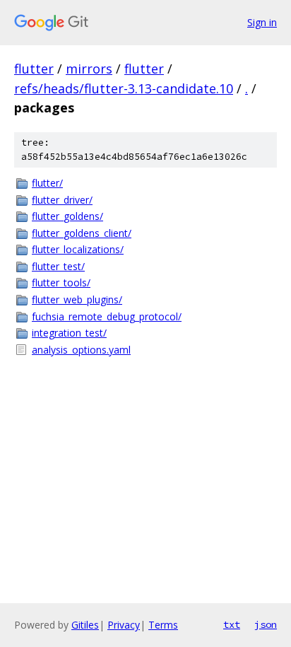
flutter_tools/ (61, 282)
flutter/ (47, 183)
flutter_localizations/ (78, 249)
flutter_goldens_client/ (81, 233)
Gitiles (85, 624)
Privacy (123, 624)
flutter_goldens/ (67, 216)
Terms (163, 624)
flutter (34, 68)
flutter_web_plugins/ (77, 299)
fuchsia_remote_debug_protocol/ (107, 316)
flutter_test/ (58, 266)
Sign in (262, 22)
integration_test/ (69, 332)
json (265, 624)
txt (231, 624)
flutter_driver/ (62, 199)
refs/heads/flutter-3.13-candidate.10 (123, 88)
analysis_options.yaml (81, 349)
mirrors (89, 68)
